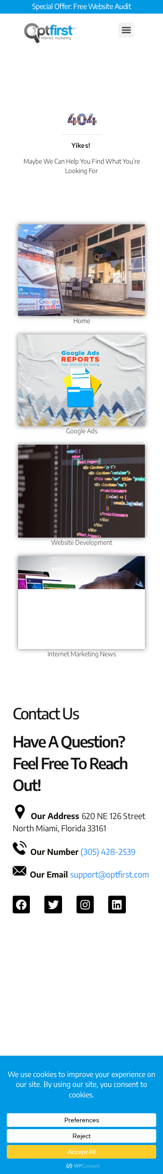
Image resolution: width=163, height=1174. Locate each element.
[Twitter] (53, 904)
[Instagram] (85, 904)
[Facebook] (21, 904)
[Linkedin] (116, 904)
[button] (126, 30)
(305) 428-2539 (108, 851)
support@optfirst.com (109, 874)
